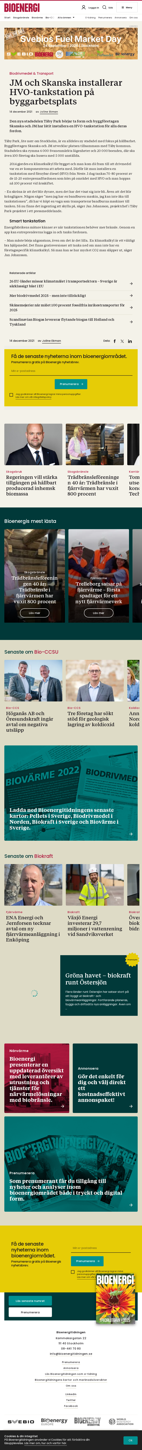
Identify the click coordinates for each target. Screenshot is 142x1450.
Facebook (71, 1406)
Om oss (133, 17)
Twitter (71, 1400)
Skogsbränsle (21, 17)
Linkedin (70, 1394)
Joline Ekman (49, 111)
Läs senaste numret (30, 1301)
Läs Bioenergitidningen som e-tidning (71, 1374)
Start (7, 17)
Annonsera (121, 17)
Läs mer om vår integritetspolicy (33, 397)
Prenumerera (105, 17)
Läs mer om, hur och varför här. (45, 1443)
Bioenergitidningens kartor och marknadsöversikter (71, 1380)
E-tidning (91, 17)
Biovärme (37, 17)
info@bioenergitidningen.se (71, 1354)
